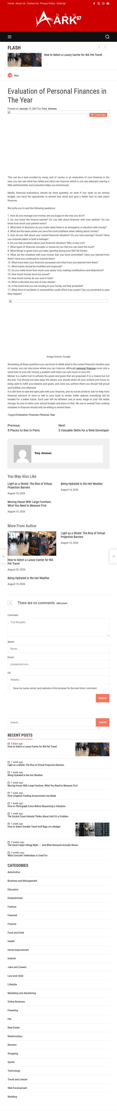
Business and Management (22, 880)
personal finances (86, 368)
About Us (20, 3)
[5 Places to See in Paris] (3, 556)
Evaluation (22, 414)
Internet (12, 958)
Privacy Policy (47, 3)
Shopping (13, 1053)
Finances (34, 414)
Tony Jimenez (49, 108)
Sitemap (61, 3)
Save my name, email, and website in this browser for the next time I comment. (55, 688)
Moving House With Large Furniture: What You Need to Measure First (29, 503)
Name (11, 641)
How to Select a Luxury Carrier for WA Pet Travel (73, 55)
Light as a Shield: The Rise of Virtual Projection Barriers (30, 485)
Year (52, 414)
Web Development (17, 1088)
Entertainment (15, 898)
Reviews (12, 1044)
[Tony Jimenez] (22, 454)
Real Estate (14, 1027)
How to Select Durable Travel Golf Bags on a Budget (34, 826)
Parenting (13, 1010)
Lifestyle (12, 984)
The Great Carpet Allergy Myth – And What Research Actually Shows (43, 845)
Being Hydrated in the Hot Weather (82, 484)
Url (9, 672)
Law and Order (15, 975)
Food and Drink (16, 932)
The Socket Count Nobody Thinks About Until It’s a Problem (38, 816)
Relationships (15, 1036)
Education (13, 889)
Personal (44, 414)
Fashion (12, 906)
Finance (12, 924)
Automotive (14, 872)
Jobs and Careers (17, 967)
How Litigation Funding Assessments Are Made (32, 795)
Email (11, 657)
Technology (14, 1070)
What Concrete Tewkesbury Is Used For (28, 855)
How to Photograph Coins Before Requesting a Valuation (37, 806)
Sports (11, 1062)
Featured (12, 915)
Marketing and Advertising (22, 993)
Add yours (61, 603)
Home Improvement (18, 949)
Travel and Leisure (17, 1079)
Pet (9, 1019)
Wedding (12, 1096)
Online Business (16, 1001)
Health (11, 941)
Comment (13, 615)
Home (11, 3)
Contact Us (33, 3)
